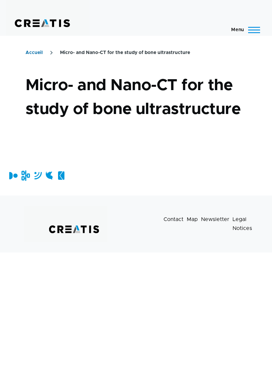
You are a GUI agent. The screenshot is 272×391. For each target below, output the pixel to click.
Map (192, 219)
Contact (173, 219)
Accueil (34, 52)
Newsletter (215, 219)
